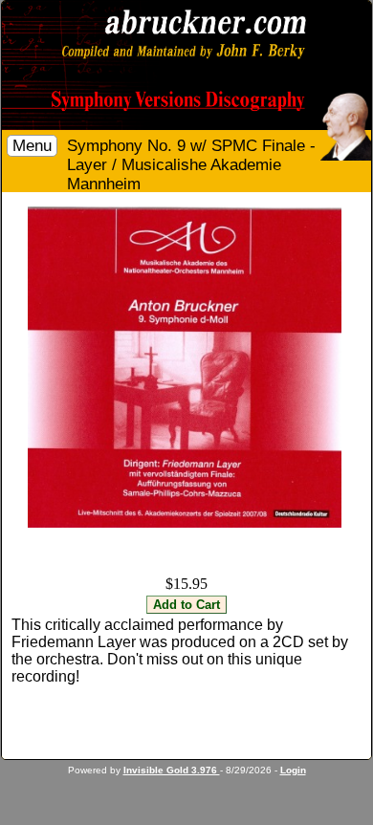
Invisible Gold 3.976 (171, 770)
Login (293, 770)
